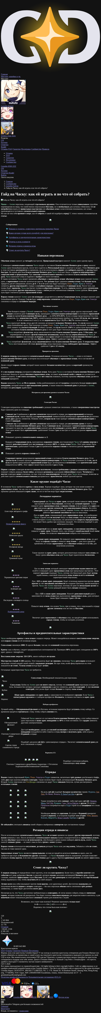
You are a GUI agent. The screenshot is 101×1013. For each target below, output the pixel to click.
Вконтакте (5, 1009)
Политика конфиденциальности (14, 977)
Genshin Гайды (12, 186)
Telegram (4, 1006)
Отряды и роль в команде (19, 242)
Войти (3, 175)
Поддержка (26, 149)
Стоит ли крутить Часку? (19, 250)
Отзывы (4, 149)
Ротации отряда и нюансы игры (22, 246)
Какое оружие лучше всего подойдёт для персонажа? (31, 233)
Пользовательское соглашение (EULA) (44, 977)
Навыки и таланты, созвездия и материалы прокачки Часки (34, 229)
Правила (45, 149)
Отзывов (4, 927)
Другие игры (63, 997)
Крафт (3, 147)
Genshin (4, 166)
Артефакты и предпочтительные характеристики (29, 237)
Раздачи (4, 169)
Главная (9, 181)
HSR (10, 166)
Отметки (5, 173)
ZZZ (14, 166)
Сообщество (36, 149)
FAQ (10, 149)
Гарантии (17, 149)
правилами (24, 1011)
